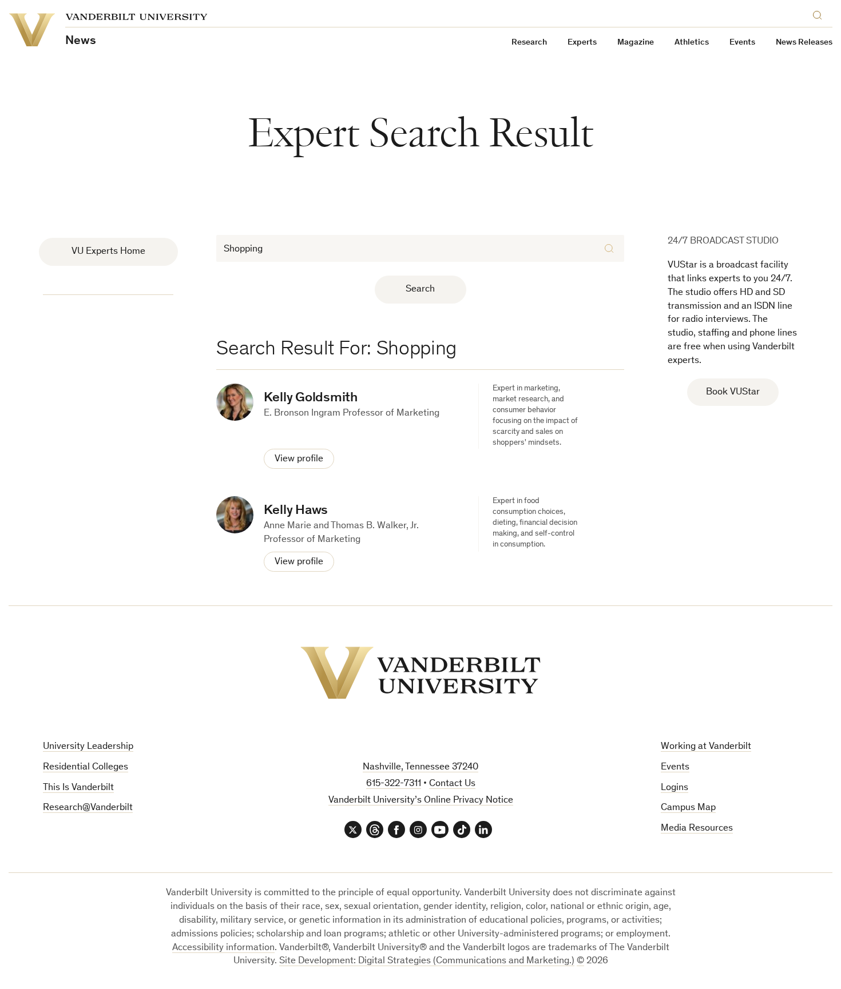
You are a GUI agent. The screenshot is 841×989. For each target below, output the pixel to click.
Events (742, 42)
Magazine (635, 42)
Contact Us (452, 784)
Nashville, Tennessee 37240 (420, 767)
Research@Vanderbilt (88, 808)
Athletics (692, 42)
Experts (582, 42)
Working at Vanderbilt (706, 747)
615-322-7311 (393, 784)
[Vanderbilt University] (420, 673)
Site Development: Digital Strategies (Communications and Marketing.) (426, 961)
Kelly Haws (296, 511)
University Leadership (88, 747)
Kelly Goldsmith (310, 398)
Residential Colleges (85, 767)
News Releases (804, 42)
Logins (674, 788)
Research (529, 42)
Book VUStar (733, 392)
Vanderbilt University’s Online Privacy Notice (420, 800)
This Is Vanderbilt (78, 788)
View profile (299, 459)
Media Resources (697, 829)
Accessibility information (223, 948)
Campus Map (688, 808)
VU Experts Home (108, 252)
